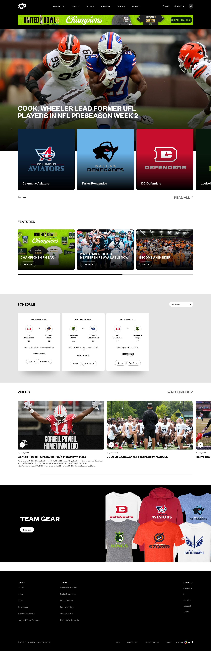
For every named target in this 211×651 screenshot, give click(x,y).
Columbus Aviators (68, 587)
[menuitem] (58, 6)
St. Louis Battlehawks (69, 620)
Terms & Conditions (151, 642)
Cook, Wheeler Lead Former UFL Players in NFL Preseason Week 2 (78, 112)
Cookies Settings (144, 646)
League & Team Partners (28, 620)
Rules (20, 600)
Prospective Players (26, 613)
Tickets (21, 587)
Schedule (57, 6)
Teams (74, 6)
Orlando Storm (66, 613)
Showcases (23, 607)
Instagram (187, 588)
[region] (105, 646)
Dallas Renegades (68, 594)
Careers (168, 642)
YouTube (187, 599)
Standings (105, 6)
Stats (120, 6)
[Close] (207, 646)
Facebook (187, 605)
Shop (118, 642)
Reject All (161, 646)
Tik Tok (186, 611)
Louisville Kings (67, 607)
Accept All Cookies (178, 646)
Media (89, 6)
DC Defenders (66, 600)
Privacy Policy (132, 642)
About (135, 6)
